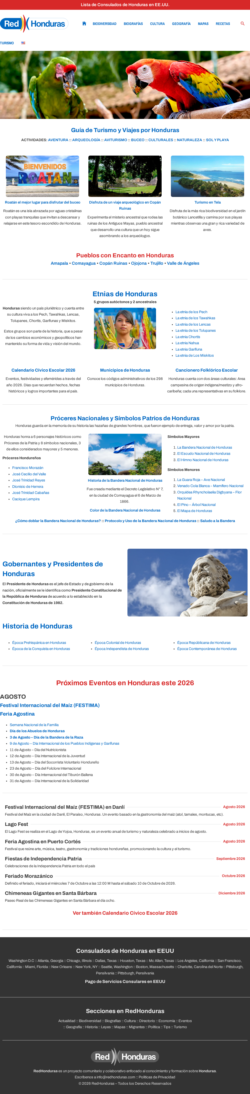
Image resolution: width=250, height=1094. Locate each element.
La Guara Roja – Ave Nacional (201, 480)
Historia (91, 1027)
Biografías (133, 23)
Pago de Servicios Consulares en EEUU (125, 981)
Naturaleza (189, 140)
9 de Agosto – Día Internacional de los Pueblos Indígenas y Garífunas (64, 743)
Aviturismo (115, 140)
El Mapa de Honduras (194, 511)
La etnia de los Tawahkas (195, 318)
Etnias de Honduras (125, 294)
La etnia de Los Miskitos (195, 355)
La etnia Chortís (188, 337)
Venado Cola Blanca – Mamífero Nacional (210, 486)
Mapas (203, 23)
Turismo (7, 43)
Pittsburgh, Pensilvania (136, 973)
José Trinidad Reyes (28, 480)
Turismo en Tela (208, 202)
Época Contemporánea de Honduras (207, 649)
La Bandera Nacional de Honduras (204, 447)
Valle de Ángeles (183, 263)
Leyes (106, 1027)
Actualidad (66, 1021)
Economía (166, 1021)
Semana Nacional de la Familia (34, 725)
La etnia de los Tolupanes (196, 330)
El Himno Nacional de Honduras (203, 460)
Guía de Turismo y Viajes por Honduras (125, 130)
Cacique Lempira (26, 499)
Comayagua (84, 263)
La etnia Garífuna (189, 349)
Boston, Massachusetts (155, 967)
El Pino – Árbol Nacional (196, 505)
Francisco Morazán (27, 468)
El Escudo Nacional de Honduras (203, 454)
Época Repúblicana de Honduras (204, 643)
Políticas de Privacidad (157, 1077)
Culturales (160, 140)
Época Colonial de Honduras (118, 643)
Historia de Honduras (37, 626)
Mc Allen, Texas (161, 961)
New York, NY (86, 967)
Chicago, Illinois (79, 961)
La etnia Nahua (187, 343)
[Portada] (34, 24)
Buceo (138, 140)
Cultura (157, 23)
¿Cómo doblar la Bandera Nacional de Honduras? (58, 521)
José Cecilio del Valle (29, 474)
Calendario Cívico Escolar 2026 (43, 370)
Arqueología (86, 140)
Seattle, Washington (117, 967)
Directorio (147, 1021)
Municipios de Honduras (125, 370)
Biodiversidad (104, 23)
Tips (166, 1027)
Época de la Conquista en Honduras (41, 649)
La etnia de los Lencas (193, 324)
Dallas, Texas (106, 961)
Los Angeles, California (195, 961)
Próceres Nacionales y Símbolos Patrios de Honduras (125, 418)
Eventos (185, 1021)
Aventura (58, 140)
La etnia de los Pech (191, 312)
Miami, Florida (36, 967)
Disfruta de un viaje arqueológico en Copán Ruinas (125, 205)
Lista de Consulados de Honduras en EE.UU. (125, 4)
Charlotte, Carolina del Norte (200, 967)
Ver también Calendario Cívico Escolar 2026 (125, 913)
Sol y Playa (217, 140)
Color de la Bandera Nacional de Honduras (125, 510)
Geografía (181, 23)
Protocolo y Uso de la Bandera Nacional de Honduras (150, 521)
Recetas (223, 23)
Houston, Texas (133, 961)
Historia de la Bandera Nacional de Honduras (125, 480)
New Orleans (61, 967)
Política (154, 1027)
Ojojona (139, 263)
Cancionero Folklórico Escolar (207, 370)
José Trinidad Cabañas (30, 493)
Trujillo (156, 263)
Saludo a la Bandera (217, 521)
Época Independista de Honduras (122, 649)
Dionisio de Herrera (27, 487)
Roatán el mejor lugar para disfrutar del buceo (42, 202)
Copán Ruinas (113, 263)
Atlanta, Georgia (50, 961)
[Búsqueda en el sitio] (242, 24)
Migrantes (137, 1027)
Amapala (59, 263)
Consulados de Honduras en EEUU (125, 951)
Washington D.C (21, 961)
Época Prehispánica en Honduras (39, 643)
